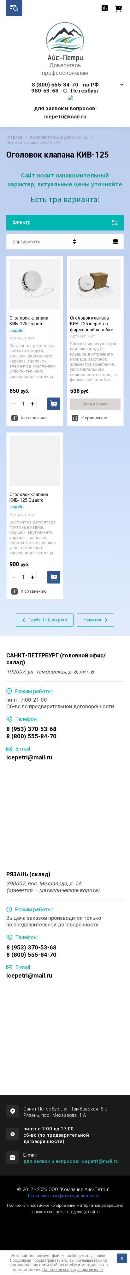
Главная (14, 137)
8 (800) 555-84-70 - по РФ (65, 85)
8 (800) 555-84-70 (31, 736)
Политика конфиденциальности (63, 1196)
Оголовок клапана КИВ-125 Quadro (29, 497)
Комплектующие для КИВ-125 (59, 137)
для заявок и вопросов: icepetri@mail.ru (71, 1161)
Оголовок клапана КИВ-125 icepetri (29, 320)
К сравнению (34, 418)
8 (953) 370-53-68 (31, 729)
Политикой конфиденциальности (72, 1269)
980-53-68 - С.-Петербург (65, 91)
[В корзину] (53, 404)
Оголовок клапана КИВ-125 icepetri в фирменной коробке (91, 323)
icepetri (16, 330)
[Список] (115, 241)
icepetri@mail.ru (29, 757)
